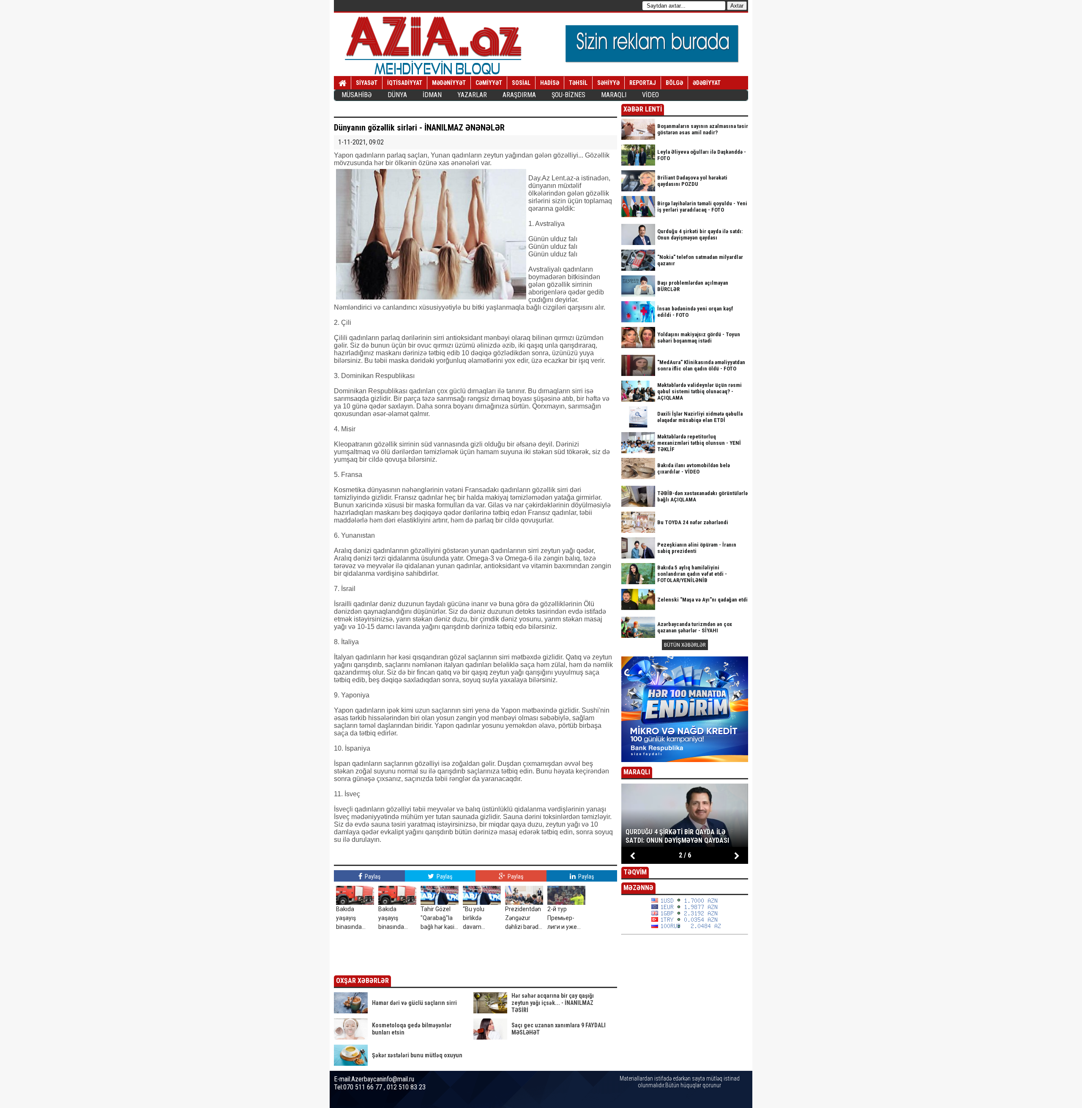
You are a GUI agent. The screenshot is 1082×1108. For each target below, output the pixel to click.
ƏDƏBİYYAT (707, 82)
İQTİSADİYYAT (404, 82)
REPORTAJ (642, 82)
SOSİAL (521, 82)
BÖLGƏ (674, 82)
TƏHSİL (578, 82)
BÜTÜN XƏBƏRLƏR (685, 645)
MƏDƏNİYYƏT (449, 82)
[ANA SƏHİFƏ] (342, 83)
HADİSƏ (549, 82)
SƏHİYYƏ (608, 82)
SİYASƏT (366, 82)
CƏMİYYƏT (488, 82)
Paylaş (371, 876)
